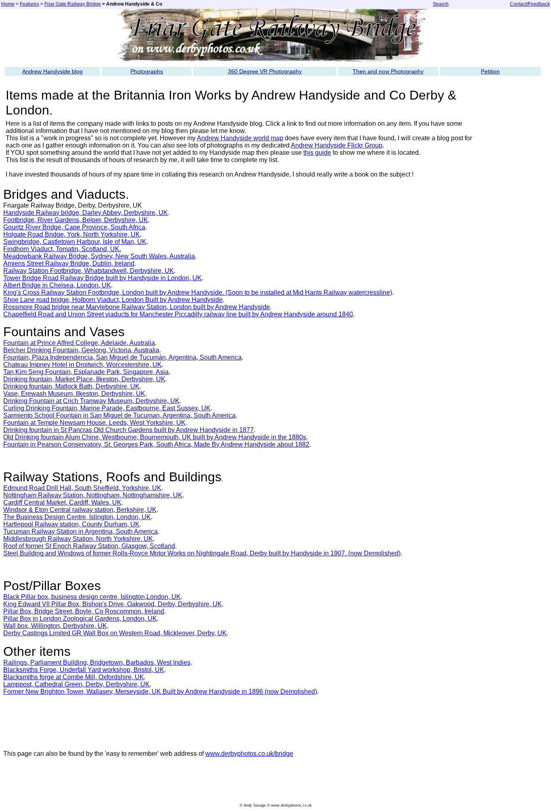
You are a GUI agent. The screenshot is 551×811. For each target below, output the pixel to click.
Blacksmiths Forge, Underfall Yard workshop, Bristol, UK (83, 669)
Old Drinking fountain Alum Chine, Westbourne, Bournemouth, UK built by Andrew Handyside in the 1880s (154, 437)
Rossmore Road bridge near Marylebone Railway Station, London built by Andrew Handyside (136, 307)
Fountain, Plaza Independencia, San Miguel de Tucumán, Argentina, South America (122, 357)
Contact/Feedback (530, 4)
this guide (317, 152)
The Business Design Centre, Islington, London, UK (77, 517)
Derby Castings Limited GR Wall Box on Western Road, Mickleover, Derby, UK (115, 633)
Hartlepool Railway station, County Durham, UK (71, 524)
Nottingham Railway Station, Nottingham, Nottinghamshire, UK (92, 495)
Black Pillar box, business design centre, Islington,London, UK (92, 596)
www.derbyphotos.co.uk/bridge (249, 753)
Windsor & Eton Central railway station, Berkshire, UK (80, 509)
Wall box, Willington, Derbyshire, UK (55, 625)
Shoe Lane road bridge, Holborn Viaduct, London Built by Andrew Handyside (113, 299)
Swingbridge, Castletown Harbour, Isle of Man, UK (74, 241)
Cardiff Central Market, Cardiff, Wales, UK (62, 502)
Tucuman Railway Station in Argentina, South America (80, 531)
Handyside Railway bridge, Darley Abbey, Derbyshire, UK (85, 212)
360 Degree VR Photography (265, 71)
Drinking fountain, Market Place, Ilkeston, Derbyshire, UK (84, 379)
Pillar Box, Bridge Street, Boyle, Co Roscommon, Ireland (83, 611)
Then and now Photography (388, 71)
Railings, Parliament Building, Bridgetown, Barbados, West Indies (96, 662)
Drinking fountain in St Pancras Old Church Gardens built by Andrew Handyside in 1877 (128, 429)
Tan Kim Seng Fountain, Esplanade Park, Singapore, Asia (86, 371)
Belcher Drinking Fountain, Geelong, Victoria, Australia (81, 350)
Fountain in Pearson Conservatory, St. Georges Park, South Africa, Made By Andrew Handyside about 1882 (156, 444)
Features (29, 4)
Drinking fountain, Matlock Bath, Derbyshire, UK (71, 386)
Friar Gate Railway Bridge (72, 4)
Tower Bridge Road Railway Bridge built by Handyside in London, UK (102, 277)
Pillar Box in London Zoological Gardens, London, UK (80, 618)
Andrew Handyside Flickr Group (336, 145)
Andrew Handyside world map (240, 138)
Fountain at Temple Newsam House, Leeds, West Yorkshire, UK (94, 422)
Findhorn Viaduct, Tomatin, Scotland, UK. (62, 248)
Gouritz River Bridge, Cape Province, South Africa (74, 227)
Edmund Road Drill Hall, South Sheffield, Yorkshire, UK (82, 488)
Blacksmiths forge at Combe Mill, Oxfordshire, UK (73, 677)
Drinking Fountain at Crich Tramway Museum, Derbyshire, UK (91, 400)
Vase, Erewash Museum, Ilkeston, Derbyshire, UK (74, 393)
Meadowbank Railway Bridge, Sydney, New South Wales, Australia (99, 256)
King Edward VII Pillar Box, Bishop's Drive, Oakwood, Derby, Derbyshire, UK (112, 604)
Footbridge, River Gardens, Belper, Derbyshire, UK (75, 219)
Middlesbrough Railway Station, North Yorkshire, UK (78, 538)
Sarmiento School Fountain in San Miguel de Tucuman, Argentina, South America (119, 415)
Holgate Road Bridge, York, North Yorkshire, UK (71, 234)
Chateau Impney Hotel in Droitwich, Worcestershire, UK (82, 364)
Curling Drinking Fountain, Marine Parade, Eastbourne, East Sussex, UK (107, 408)
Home (8, 4)
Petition (490, 71)
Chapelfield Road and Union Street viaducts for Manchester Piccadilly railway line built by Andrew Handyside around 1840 (178, 314)
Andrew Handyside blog (52, 71)
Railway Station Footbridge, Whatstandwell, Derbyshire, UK (88, 270)
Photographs (146, 71)
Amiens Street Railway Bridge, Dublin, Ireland (68, 263)
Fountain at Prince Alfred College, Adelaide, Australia (79, 342)
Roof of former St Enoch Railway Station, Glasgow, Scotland (89, 546)
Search (441, 4)
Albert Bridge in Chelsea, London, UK (57, 285)
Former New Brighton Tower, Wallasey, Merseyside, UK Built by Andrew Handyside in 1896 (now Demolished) (160, 691)
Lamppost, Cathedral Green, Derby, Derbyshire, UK (76, 684)
